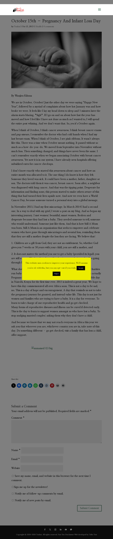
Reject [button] (56, 274)
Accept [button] (80, 268)
